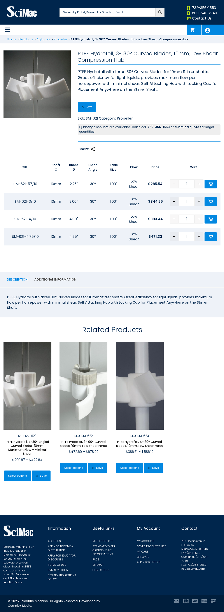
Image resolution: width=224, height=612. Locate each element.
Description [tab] (17, 279)
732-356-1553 (204, 7)
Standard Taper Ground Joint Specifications (104, 550)
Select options (17, 476)
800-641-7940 (204, 13)
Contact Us (202, 18)
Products (26, 39)
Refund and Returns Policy (62, 577)
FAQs (96, 559)
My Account (213, 30)
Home (11, 39)
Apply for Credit (148, 562)
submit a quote (187, 127)
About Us (54, 541)
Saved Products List (151, 546)
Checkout (144, 557)
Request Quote (103, 541)
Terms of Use (57, 565)
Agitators (44, 39)
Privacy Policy (58, 570)
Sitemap (98, 565)
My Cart (142, 551)
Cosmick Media (19, 605)
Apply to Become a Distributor (60, 548)
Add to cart (211, 184)
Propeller (60, 39)
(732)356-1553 (190, 553)
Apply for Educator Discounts (62, 557)
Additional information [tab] (55, 279)
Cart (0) (194, 30)
